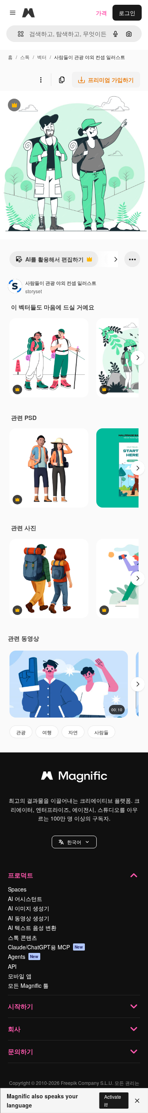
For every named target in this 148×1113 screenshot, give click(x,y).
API (12, 966)
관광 (21, 732)
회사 (14, 1028)
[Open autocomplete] (17, 34)
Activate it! (112, 1100)
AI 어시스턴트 (25, 899)
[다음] (116, 259)
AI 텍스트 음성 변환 (32, 928)
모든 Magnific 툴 (28, 985)
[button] (74, 842)
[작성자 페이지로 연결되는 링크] (15, 287)
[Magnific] (74, 777)
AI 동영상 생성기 (28, 918)
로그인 (127, 13)
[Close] (137, 1100)
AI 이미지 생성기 (28, 908)
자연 (73, 732)
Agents (23, 956)
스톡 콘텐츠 (22, 937)
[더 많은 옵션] (41, 80)
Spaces (17, 889)
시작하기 (20, 1006)
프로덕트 (20, 875)
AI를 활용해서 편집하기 (49, 261)
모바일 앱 (20, 976)
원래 (45, 106)
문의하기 (20, 1051)
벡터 (42, 56)
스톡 (25, 56)
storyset (33, 291)
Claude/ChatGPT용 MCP (45, 947)
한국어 (74, 841)
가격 (101, 13)
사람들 (101, 732)
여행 (47, 732)
